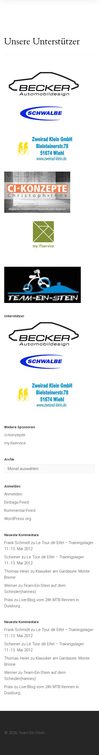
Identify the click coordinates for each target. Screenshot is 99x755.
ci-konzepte (14, 434)
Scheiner (12, 557)
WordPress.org (17, 518)
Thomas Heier (16, 571)
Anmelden (13, 494)
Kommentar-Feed (19, 510)
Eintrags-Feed (16, 502)
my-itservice (15, 443)
